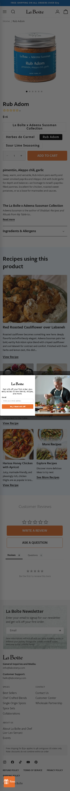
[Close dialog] (68, 377)
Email (4, 397)
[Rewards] (9, 781)
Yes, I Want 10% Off (17, 406)
